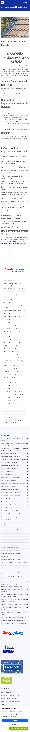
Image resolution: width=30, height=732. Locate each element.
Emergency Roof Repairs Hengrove (13, 413)
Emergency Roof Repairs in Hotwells (13, 374)
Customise (15, 724)
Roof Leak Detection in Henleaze (12, 404)
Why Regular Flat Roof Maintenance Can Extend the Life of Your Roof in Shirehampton (14, 294)
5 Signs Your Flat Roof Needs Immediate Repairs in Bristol (14, 608)
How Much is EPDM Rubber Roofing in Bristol (13, 617)
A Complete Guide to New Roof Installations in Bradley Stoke (13, 577)
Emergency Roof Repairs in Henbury (13, 407)
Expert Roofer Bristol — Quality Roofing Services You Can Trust (14, 289)
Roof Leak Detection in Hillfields (12, 398)
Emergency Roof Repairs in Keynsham (14, 382)
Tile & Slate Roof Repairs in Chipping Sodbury (13, 361)
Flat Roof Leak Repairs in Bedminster (13, 365)
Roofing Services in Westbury (11, 368)
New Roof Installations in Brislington (13, 342)
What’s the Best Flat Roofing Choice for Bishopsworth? (11, 590)
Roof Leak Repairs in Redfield (11, 322)
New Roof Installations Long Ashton (13, 302)
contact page (20, 221)
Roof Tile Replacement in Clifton (12, 310)
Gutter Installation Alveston (11, 299)
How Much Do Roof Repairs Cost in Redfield (13, 332)
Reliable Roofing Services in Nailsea (13, 372)
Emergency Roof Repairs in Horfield (13, 395)
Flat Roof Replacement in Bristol (12, 316)
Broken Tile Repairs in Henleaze (12, 401)
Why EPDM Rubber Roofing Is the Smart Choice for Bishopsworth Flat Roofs (14, 595)
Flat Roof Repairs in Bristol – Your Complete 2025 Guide (14, 613)
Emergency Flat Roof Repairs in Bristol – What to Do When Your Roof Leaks (14, 600)
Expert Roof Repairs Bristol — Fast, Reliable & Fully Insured (13, 284)
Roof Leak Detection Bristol (8, 581)
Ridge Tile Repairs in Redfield (11, 319)
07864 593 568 (4, 704)
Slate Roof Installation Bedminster (13, 351)
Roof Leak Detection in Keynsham (12, 385)
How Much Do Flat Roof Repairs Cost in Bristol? (14, 604)
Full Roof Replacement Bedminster (13, 345)
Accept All (15, 720)
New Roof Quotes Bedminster (12, 348)
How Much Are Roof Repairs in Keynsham (12, 378)
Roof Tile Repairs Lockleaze (11, 336)
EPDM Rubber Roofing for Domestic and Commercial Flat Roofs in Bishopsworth (12, 585)
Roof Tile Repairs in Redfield (11, 328)
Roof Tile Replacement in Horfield (13, 391)
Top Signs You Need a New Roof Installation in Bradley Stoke (12, 421)
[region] (15, 719)
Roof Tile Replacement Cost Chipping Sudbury (13, 623)
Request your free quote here (11, 243)
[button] (18, 728)
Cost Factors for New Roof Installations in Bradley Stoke (14, 417)
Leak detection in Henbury (11, 410)
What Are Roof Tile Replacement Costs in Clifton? (14, 306)
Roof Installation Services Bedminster (13, 355)
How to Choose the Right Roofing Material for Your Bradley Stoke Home (14, 573)
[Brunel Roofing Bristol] (2, 2)
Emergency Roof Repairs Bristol (12, 339)
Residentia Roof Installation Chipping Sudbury (13, 620)
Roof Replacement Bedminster (12, 358)
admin (4, 250)
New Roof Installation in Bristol (12, 313)
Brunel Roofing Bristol (22, 241)
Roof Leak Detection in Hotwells (12, 388)
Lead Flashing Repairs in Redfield (12, 325)
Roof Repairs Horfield (12, 250)
